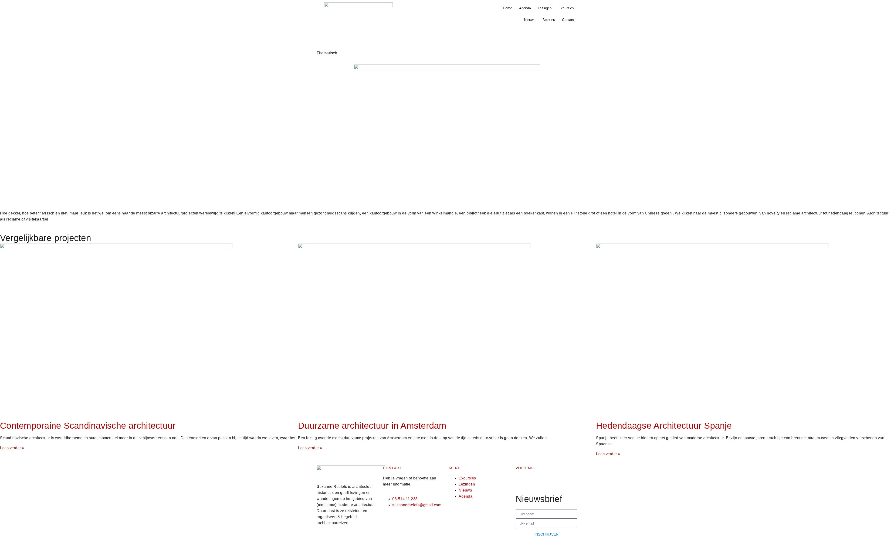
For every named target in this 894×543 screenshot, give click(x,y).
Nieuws (529, 20)
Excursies (566, 8)
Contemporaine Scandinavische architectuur (88, 426)
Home (507, 8)
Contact (568, 20)
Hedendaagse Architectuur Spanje (664, 426)
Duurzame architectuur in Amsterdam (372, 426)
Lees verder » (12, 448)
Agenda (525, 8)
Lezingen (545, 8)
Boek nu (548, 20)
